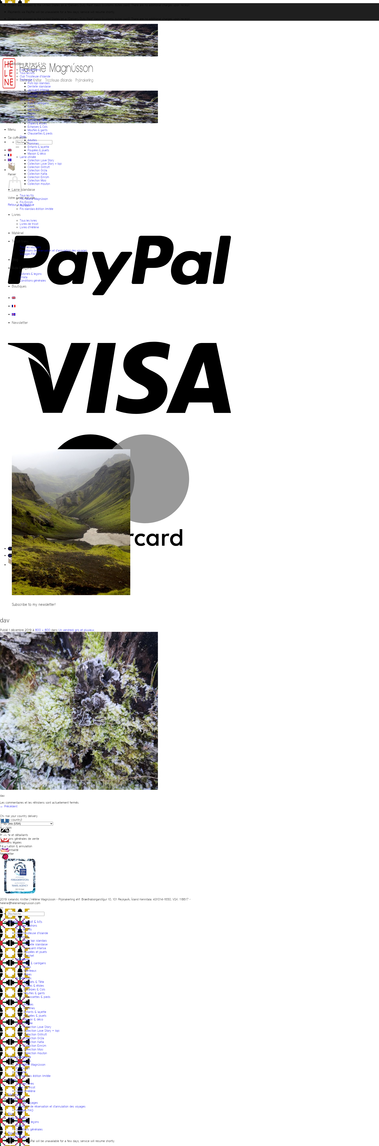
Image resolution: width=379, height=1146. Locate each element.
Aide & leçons (22, 268)
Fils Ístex (25, 205)
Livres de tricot (29, 223)
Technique (26, 79)
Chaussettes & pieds (40, 133)
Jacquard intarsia (38, 89)
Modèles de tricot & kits (29, 64)
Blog (15, 260)
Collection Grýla (37, 170)
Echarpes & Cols (37, 126)
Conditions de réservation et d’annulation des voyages (53, 250)
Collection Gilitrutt (39, 167)
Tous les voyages (30, 247)
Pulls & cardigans (38, 103)
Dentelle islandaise (39, 86)
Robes (31, 113)
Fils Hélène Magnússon (34, 198)
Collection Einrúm (38, 177)
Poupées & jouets (38, 150)
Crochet (32, 96)
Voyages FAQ (28, 254)
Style (23, 136)
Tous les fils (27, 195)
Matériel (17, 233)
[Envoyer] (17, 147)
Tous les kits (27, 73)
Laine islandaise (23, 190)
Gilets (31, 106)
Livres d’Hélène (29, 227)
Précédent (8, 806)
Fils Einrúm (26, 202)
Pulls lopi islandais (39, 83)
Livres (16, 215)
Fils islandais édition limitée (36, 208)
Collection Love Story (41, 160)
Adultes (32, 140)
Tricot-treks (20, 241)
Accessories (27, 116)
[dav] (79, 789)
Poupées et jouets (39, 93)
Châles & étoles (37, 123)
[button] (12, 130)
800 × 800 (42, 630)
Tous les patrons (30, 69)
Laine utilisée (28, 157)
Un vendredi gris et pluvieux (76, 630)
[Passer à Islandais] (9, 160)
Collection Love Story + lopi (45, 163)
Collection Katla (37, 173)
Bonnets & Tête (37, 120)
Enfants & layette (38, 146)
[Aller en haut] (1, 907)
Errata (23, 277)
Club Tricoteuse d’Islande (35, 76)
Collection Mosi (37, 180)
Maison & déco (37, 153)
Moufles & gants (37, 130)
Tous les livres (28, 220)
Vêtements (26, 99)
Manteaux (34, 110)
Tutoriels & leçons (30, 273)
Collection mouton (39, 183)
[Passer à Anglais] (9, 150)
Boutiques (19, 286)
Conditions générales (33, 280)
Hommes (33, 143)
